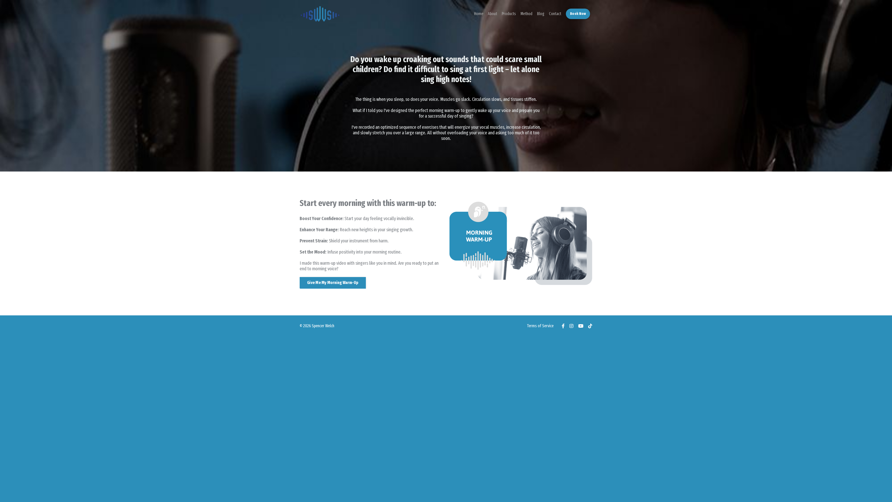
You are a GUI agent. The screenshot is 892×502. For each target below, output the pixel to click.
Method (526, 13)
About (492, 13)
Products (509, 13)
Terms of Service (540, 325)
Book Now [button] (578, 13)
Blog (540, 13)
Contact (555, 13)
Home (478, 13)
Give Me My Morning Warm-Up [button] (332, 282)
